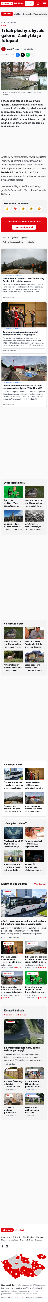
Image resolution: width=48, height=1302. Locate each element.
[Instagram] (7, 1246)
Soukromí (5, 1237)
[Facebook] (2, 1246)
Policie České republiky (13, 242)
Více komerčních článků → (16, 1015)
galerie (15, 238)
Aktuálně (7, 14)
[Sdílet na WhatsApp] (28, 55)
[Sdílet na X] (23, 55)
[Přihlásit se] (38, 3)
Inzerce (38, 1240)
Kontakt (39, 1237)
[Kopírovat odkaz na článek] (33, 55)
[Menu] (44, 3)
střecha (31, 242)
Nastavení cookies (9, 1240)
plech (24, 238)
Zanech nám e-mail (24, 227)
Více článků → (40, 884)
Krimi (13, 22)
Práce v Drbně (26, 1240)
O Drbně (16, 1237)
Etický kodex (28, 1237)
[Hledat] (31, 3)
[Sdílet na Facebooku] (18, 55)
